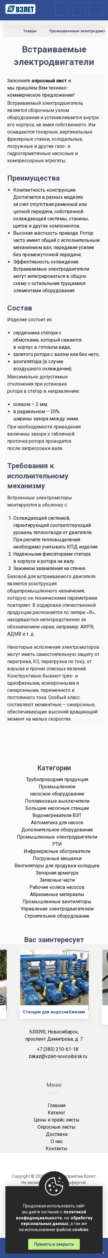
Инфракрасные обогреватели (57, 851)
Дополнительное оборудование (57, 830)
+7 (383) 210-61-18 (57, 1049)
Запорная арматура (57, 873)
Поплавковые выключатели (57, 801)
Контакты (57, 1148)
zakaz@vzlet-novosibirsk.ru (57, 1056)
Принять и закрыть (54, 1244)
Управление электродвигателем (57, 909)
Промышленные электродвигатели (57, 837)
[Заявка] (79, 8)
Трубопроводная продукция (57, 779)
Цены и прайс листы (57, 1120)
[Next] (93, 991)
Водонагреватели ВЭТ (57, 815)
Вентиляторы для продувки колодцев (57, 866)
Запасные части (57, 880)
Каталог (56, 1112)
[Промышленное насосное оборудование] (20, 9)
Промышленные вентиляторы (57, 901)
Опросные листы (57, 1127)
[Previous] (14, 991)
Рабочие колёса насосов (57, 887)
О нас (57, 1141)
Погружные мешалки (57, 858)
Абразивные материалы (57, 894)
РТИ (57, 844)
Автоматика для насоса (57, 822)
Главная (56, 1105)
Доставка (57, 1134)
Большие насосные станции (57, 808)
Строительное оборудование (57, 916)
